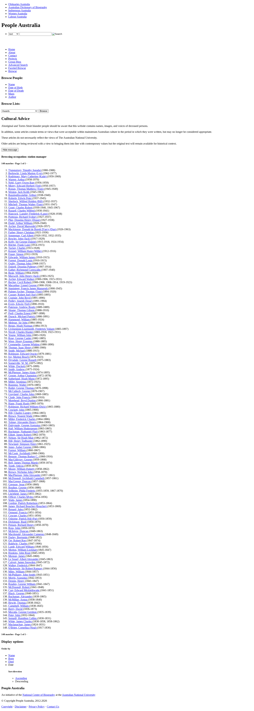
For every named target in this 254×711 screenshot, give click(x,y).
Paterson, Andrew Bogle (22, 307)
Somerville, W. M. (18, 363)
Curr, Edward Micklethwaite (24, 590)
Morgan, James (17, 556)
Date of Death (16, 90)
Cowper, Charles (17, 515)
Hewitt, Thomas (17, 602)
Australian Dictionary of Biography (27, 7)
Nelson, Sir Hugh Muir (21, 437)
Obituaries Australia (19, 4)
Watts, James (15, 500)
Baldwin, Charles (18, 543)
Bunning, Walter (17, 384)
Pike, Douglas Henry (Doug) (24, 220)
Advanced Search (18, 64)
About (11, 52)
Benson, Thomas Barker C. (23, 456)
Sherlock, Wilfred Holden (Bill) (25, 201)
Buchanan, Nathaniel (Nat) (23, 431)
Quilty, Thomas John (20, 263)
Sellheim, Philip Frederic (22, 490)
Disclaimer (20, 706)
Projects (12, 58)
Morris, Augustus (18, 577)
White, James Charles (20, 621)
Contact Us (53, 706)
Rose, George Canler (20, 338)
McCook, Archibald (19, 453)
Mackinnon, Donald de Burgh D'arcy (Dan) (32, 229)
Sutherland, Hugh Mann (21, 378)
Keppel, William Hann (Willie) (25, 251)
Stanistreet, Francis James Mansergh (28, 288)
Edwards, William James (22, 257)
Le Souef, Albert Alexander (23, 559)
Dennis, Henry (16, 580)
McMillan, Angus (18, 599)
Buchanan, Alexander (20, 596)
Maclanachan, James (19, 624)
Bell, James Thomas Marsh (23, 462)
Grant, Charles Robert (20, 207)
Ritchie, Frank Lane (19, 244)
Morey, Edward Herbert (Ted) (25, 185)
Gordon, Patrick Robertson (23, 503)
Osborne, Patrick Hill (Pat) (23, 518)
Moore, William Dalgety (21, 468)
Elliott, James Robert (20, 434)
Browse (12, 71)
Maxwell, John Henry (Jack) (24, 276)
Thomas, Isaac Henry (20, 347)
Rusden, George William (22, 584)
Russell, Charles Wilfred (21, 210)
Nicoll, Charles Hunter (21, 332)
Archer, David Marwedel (22, 226)
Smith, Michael (17, 350)
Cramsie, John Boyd (19, 297)
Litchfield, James (17, 493)
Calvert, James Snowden (22, 562)
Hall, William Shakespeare (23, 428)
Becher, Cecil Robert (20, 282)
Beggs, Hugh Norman (20, 325)
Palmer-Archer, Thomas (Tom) (25, 291)
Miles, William (16, 571)
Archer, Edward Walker (21, 279)
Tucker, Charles (17, 248)
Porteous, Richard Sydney (22, 216)
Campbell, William (18, 605)
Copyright (6, 706)
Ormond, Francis (17, 512)
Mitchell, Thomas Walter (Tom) (25, 204)
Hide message (10, 149)
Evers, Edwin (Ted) (19, 304)
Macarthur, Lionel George (22, 285)
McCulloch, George (19, 391)
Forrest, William (17, 450)
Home (11, 49)
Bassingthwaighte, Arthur (22, 195)
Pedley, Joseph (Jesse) (20, 300)
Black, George (16, 593)
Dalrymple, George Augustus (24, 425)
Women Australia (17, 13)
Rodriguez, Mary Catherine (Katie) (27, 176)
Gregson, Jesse (16, 484)
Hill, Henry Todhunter (20, 440)
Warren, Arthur (16, 179)
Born (11, 658)
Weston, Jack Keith (19, 191)
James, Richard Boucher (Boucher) (27, 506)
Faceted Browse (17, 68)
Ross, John (14, 528)
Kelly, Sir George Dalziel (22, 241)
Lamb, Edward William (21, 546)
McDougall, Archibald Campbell (26, 478)
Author (12, 96)
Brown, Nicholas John (21, 472)
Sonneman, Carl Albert (21, 235)
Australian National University (78, 694)
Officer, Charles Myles (21, 496)
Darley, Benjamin (18, 537)
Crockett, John (16, 409)
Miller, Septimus (17, 381)
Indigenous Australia (19, 10)
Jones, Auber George (20, 447)
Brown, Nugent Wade (20, 416)
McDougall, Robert (19, 587)
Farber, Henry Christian (21, 232)
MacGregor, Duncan (19, 481)
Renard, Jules (16, 509)
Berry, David (15, 608)
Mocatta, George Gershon (22, 612)
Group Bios (14, 61)
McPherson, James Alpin (22, 372)
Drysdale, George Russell (22, 360)
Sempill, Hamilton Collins (22, 618)
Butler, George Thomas (21, 388)
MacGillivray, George (20, 459)
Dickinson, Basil (17, 521)
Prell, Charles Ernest (19, 313)
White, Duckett (17, 366)
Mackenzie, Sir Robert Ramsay (25, 568)
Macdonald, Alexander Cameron (26, 534)
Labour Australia (17, 16)
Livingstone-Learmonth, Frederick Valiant (31, 328)
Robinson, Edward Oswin (22, 353)
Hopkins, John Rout (19, 552)
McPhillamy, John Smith (22, 574)
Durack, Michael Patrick (22, 316)
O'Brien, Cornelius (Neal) (22, 627)
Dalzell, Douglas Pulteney (22, 266)
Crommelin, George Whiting (24, 344)
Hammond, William (19, 319)
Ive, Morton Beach (19, 356)
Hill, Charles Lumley (20, 412)
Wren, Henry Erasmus (20, 341)
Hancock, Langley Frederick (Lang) (28, 213)
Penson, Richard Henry (21, 524)
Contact (12, 55)
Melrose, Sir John (18, 322)
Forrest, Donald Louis (20, 260)
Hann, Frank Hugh (19, 403)
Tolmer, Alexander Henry (22, 422)
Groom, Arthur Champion (22, 375)
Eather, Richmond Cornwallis (24, 269)
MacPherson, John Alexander (24, 475)
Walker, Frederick (18, 565)
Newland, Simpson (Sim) (22, 444)
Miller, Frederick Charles (22, 419)
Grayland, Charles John (21, 394)
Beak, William (16, 272)
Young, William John (20, 335)
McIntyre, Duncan (18, 531)
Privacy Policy (37, 706)
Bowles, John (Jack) (19, 238)
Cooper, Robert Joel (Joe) (22, 294)
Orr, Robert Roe (17, 540)
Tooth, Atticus (16, 465)
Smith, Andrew (17, 369)
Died (11, 661)
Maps (11, 93)
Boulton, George (17, 487)
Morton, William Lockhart (22, 549)
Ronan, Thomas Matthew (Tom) (26, 188)
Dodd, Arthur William (20, 223)
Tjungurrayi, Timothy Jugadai (24, 170)
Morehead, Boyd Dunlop (22, 400)
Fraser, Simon (16, 254)
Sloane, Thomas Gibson (21, 310)
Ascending (21, 678)
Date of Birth (15, 87)
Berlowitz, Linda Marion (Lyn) (25, 173)
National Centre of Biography (38, 694)
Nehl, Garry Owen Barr (21, 182)
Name (11, 84)
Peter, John (14, 615)
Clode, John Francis (19, 397)
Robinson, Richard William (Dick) (27, 406)
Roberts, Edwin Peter (20, 198)
